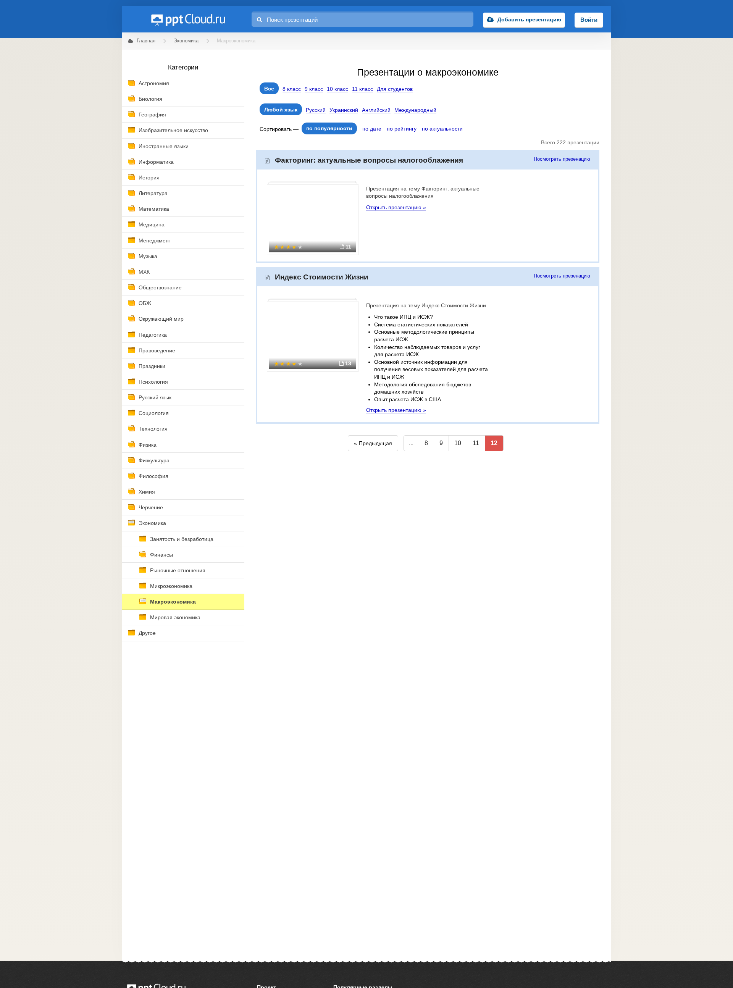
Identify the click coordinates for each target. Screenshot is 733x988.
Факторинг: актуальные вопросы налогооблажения (369, 160)
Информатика (156, 162)
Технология (153, 429)
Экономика (152, 523)
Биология (150, 99)
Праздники (152, 366)
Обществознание (160, 287)
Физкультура (154, 460)
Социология (154, 413)
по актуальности (442, 129)
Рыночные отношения (177, 570)
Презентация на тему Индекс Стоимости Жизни (426, 305)
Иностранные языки (164, 146)
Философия (153, 476)
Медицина (152, 224)
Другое (147, 633)
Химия (147, 492)
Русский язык (155, 397)
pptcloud (187, 19)
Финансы (161, 555)
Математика (154, 209)
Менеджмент (155, 240)
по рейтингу (402, 129)
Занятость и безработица (181, 539)
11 (476, 443)
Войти (588, 19)
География (152, 114)
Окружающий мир (161, 319)
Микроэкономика (171, 586)
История (149, 177)
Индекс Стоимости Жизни (321, 277)
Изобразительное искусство (173, 130)
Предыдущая (375, 443)
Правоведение (157, 350)
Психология (153, 382)
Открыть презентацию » (396, 207)
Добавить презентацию (529, 19)
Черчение (151, 507)
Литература (153, 193)
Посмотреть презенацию (562, 159)
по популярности (329, 128)
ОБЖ (145, 303)
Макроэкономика (173, 602)
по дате (371, 129)
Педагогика (153, 335)
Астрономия (154, 83)
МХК (144, 272)
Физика (148, 445)
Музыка (148, 256)
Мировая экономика (175, 617)
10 (457, 443)
